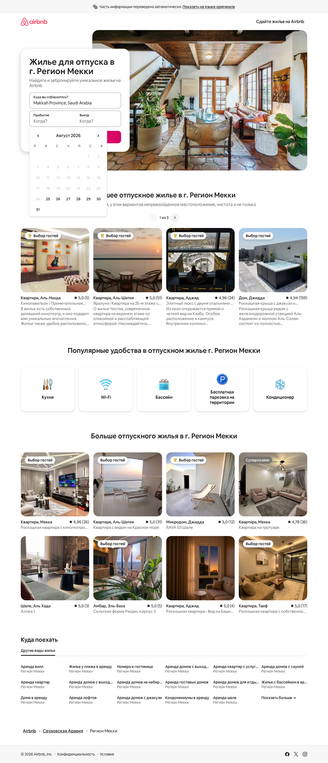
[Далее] (175, 217)
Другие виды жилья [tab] (38, 650)
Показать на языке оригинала (209, 6)
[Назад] (153, 217)
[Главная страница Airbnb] (34, 21)
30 (98, 199)
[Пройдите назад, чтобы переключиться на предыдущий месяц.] (38, 135)
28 (78, 199)
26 (58, 199)
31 (38, 209)
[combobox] (75, 103)
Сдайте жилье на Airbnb (280, 21)
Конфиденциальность (76, 754)
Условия (107, 754)
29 (88, 199)
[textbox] (52, 121)
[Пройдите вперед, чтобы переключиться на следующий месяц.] (98, 135)
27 (68, 199)
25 (48, 199)
